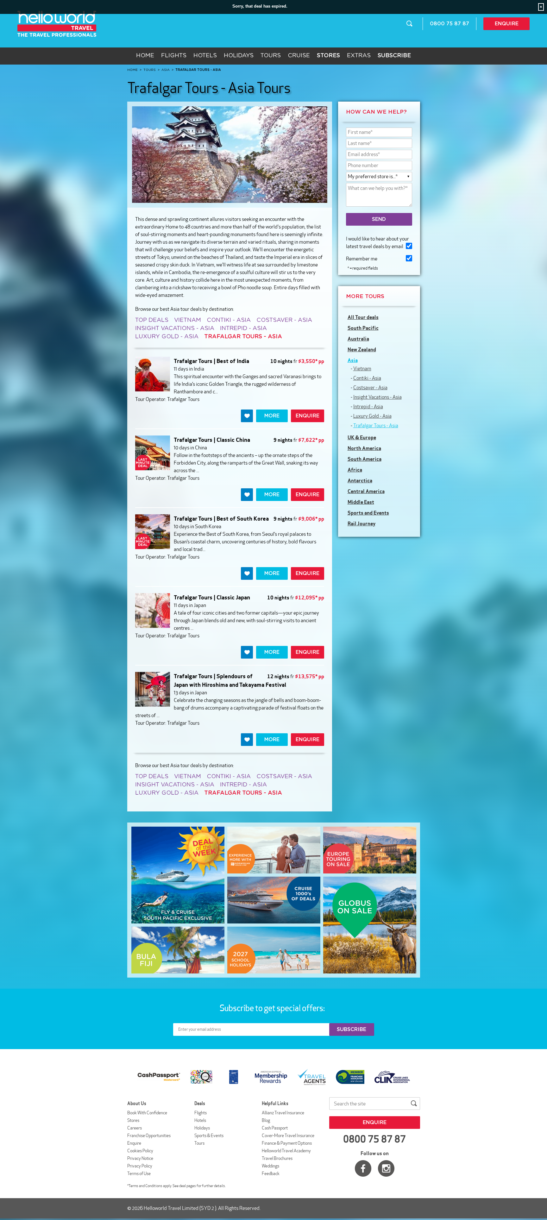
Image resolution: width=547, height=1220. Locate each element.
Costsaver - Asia (284, 320)
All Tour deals (363, 317)
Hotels (205, 56)
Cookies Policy (140, 1151)
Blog (266, 1120)
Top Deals (151, 320)
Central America (366, 491)
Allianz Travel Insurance (283, 1113)
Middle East (361, 502)
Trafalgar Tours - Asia (375, 425)
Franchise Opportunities (149, 1135)
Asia (353, 360)
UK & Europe (362, 437)
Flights (173, 56)
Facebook (363, 1168)
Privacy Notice (140, 1158)
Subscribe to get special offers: (273, 1008)
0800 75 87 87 (449, 23)
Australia (358, 338)
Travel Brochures (277, 1158)
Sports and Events (368, 513)
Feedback (271, 1173)
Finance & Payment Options (287, 1143)
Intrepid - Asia (243, 328)
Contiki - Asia (229, 320)
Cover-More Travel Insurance (288, 1135)
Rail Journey (361, 523)
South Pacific (363, 328)
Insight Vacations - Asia (174, 328)
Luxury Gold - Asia (166, 337)
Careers (134, 1128)
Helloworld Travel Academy (286, 1151)
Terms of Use (139, 1173)
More (272, 415)
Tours (271, 56)
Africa (355, 469)
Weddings (270, 1166)
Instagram (386, 1168)
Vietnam (187, 320)
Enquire (507, 23)
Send (379, 219)
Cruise (299, 56)
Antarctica (360, 480)
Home (145, 56)
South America (364, 459)
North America (364, 448)
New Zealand (362, 349)
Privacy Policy (139, 1166)
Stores (133, 1120)
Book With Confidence (147, 1113)
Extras (359, 56)
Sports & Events (208, 1135)
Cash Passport (275, 1128)
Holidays (239, 56)
